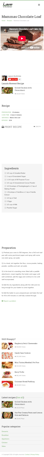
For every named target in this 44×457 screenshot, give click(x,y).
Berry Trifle (19, 372)
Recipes (9, 20)
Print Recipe (13, 126)
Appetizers (5, 439)
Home (3, 20)
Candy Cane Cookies (23, 353)
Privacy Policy (35, 454)
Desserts (5, 431)
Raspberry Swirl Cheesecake (26, 343)
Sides (4, 446)
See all (20, 397)
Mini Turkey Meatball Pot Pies (27, 362)
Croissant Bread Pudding (25, 381)
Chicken (4, 442)
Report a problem (9, 301)
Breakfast (5, 435)
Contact (27, 454)
